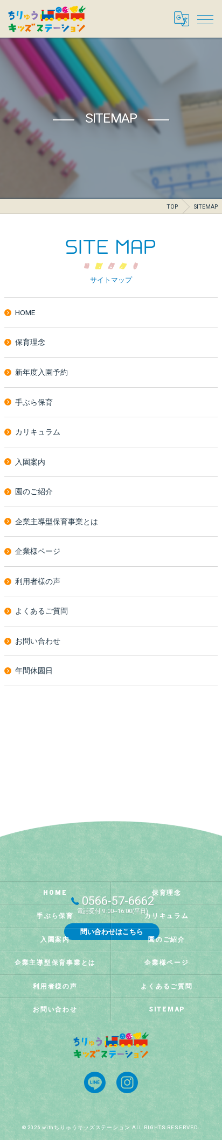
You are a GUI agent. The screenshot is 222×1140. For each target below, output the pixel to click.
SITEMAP (167, 1009)
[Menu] (205, 19)
